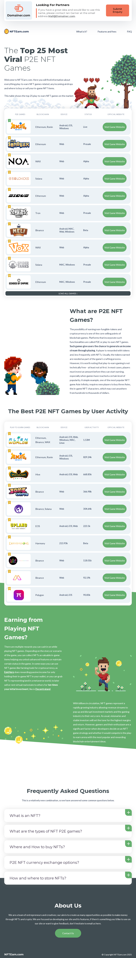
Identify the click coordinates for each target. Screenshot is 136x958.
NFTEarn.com (19, 31)
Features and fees (107, 31)
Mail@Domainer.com (61, 16)
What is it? (81, 31)
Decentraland (42, 689)
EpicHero (9, 672)
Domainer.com (19, 10)
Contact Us (68, 933)
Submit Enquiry (117, 10)
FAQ (129, 31)
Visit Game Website (114, 126)
